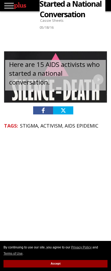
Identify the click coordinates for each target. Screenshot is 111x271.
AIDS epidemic (81, 125)
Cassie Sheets (52, 20)
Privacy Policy (81, 247)
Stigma (29, 125)
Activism (51, 125)
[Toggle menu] (9, 5)
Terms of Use (13, 253)
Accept (56, 263)
